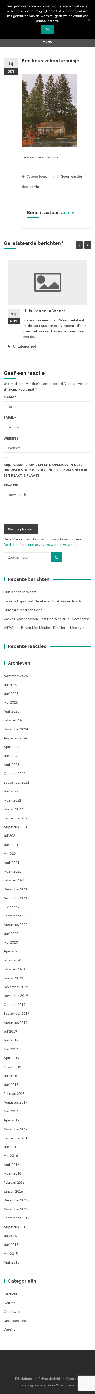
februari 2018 (14, 1093)
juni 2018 (11, 1084)
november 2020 (16, 898)
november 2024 (16, 729)
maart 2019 (12, 1067)
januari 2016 (13, 1191)
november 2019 (16, 995)
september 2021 (16, 818)
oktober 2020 (14, 907)
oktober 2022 (14, 773)
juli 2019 (10, 1031)
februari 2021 (14, 880)
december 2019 (16, 987)
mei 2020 (11, 942)
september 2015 (16, 1218)
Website (11, 438)
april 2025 (11, 711)
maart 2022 (12, 800)
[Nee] (88, 19)
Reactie (11, 485)
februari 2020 (14, 969)
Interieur (10, 1294)
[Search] (56, 557)
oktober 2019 (14, 1005)
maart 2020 (12, 960)
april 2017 (11, 1120)
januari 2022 (13, 809)
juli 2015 (10, 1236)
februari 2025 (14, 720)
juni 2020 (11, 933)
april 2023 (11, 764)
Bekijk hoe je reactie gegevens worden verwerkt (40, 544)
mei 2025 (11, 702)
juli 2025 (10, 685)
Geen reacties (72, 176)
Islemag (27, 1385)
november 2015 (16, 1209)
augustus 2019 (15, 1022)
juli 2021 (10, 836)
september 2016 (16, 1138)
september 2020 (16, 916)
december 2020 (16, 889)
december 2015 (16, 1200)
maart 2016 (12, 1173)
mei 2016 (11, 1155)
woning (10, 1329)
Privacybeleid (49, 1378)
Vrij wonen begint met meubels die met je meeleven (44, 627)
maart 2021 (12, 871)
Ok (47, 29)
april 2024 (11, 747)
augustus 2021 (15, 827)
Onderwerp (12, 1312)
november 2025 (16, 676)
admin (34, 187)
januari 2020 (13, 978)
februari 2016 (14, 1182)
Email (10, 417)
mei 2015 (11, 1253)
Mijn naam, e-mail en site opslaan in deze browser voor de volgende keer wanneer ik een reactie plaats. (45, 470)
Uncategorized (24, 346)
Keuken (10, 1303)
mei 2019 (11, 1049)
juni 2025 (11, 693)
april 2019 (11, 1058)
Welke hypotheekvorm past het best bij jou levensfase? (47, 619)
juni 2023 (11, 756)
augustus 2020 (15, 924)
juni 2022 (11, 791)
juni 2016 (11, 1147)
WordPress (65, 1385)
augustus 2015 (15, 1227)
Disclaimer (23, 1378)
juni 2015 (11, 1244)
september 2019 (16, 1013)
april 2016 (11, 1164)
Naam (10, 397)
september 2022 (16, 782)
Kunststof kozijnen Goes (23, 610)
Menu (47, 41)
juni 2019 (11, 1040)
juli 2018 (10, 1076)
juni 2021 (11, 845)
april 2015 (11, 1262)
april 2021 (11, 862)
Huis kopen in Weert (44, 311)
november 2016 (16, 1129)
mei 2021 (11, 853)
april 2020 (11, 951)
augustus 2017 (15, 1102)
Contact (73, 1378)
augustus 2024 (15, 738)
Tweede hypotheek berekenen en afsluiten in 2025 (44, 601)
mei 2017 (11, 1111)
